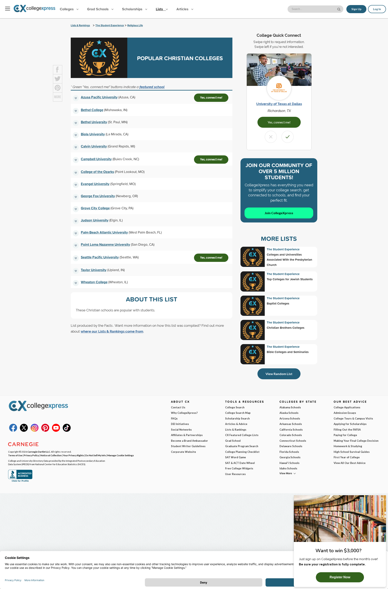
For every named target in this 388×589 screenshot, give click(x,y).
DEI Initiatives (180, 424)
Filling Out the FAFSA (347, 429)
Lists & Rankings (80, 25)
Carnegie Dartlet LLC (38, 451)
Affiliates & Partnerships (187, 435)
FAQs (174, 418)
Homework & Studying (348, 446)
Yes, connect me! (211, 97)
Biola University (93, 134)
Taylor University (93, 269)
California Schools (291, 429)
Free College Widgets (239, 468)
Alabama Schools (290, 407)
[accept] (288, 137)
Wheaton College (94, 281)
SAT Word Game (235, 457)
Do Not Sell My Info (95, 455)
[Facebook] (13, 430)
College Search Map (238, 412)
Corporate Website (183, 451)
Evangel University (95, 183)
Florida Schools (289, 451)
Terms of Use (15, 455)
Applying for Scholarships (350, 424)
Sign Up (356, 9)
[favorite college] (76, 98)
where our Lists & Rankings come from (112, 331)
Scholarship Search (237, 418)
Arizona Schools (289, 418)
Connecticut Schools (292, 440)
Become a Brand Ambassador (189, 440)
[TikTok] (67, 430)
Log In (377, 9)
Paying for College (345, 435)
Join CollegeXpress (279, 213)
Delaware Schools (290, 446)
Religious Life (135, 25)
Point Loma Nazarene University (105, 244)
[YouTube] (56, 430)
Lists (160, 9)
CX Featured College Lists (241, 435)
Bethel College (92, 109)
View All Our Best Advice (350, 463)
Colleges (67, 9)
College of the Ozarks (97, 171)
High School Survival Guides (352, 451)
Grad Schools (98, 9)
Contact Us (178, 407)
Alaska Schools (288, 412)
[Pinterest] (45, 430)
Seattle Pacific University (100, 257)
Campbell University (96, 158)
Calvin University (94, 146)
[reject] (271, 137)
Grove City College (95, 208)
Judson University (95, 220)
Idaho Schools (288, 468)
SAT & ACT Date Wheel (240, 463)
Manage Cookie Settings (120, 455)
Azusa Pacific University (99, 97)
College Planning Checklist (242, 451)
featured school (151, 87)
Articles (182, 9)
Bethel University (94, 121)
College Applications (347, 407)
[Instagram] (35, 430)
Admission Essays (345, 412)
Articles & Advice (236, 424)
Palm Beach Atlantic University (104, 232)
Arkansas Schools (290, 424)
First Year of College (347, 457)
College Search (235, 407)
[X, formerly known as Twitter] (24, 430)
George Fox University (98, 195)
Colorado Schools (290, 435)
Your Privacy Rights (73, 455)
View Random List (279, 374)
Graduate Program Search (241, 446)
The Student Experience (109, 25)
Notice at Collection (51, 455)
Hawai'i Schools (289, 463)
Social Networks (181, 429)
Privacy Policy (31, 455)
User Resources (235, 474)
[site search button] (339, 9)
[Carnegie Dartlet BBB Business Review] (20, 481)
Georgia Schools (289, 457)
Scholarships (132, 9)
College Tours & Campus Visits (353, 418)
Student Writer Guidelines (188, 446)
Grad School (233, 440)
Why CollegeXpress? (184, 412)
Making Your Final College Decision (356, 440)
